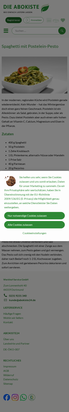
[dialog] (34, 206)
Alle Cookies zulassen (20, 224)
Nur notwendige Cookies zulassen (27, 215)
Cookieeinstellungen (34, 233)
